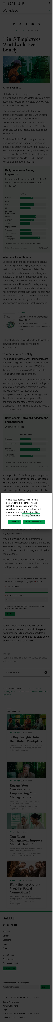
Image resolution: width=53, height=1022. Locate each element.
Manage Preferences (34, 522)
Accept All (14, 522)
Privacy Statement (31, 515)
